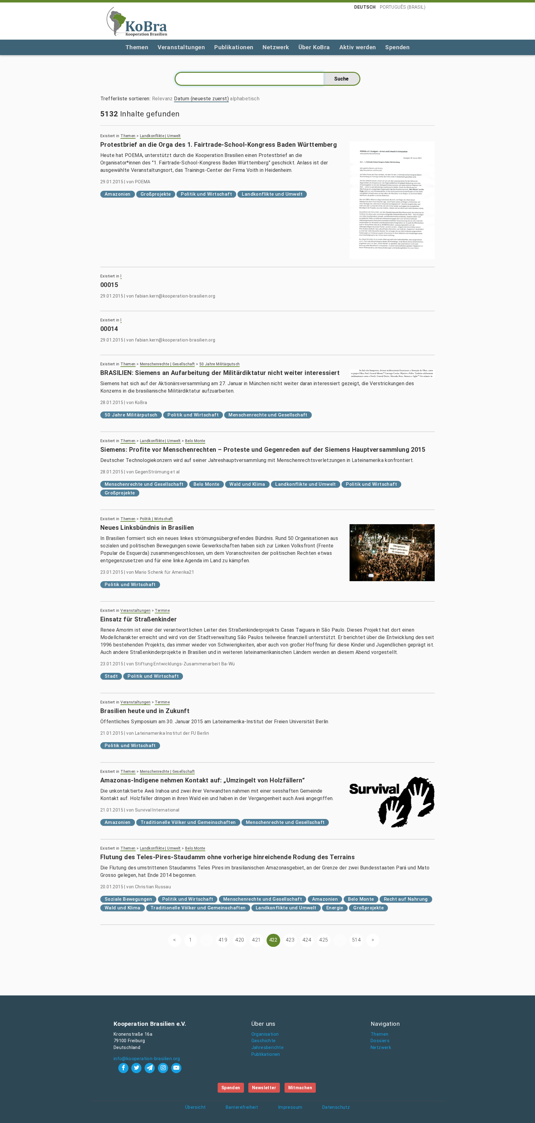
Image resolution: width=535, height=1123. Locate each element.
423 (290, 940)
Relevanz (162, 99)
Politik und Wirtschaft (206, 194)
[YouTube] (176, 1067)
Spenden (397, 47)
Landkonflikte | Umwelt (160, 136)
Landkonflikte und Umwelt (272, 194)
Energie (334, 908)
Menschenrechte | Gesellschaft (167, 364)
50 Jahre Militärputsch (219, 364)
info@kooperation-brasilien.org (147, 1058)
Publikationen (233, 47)
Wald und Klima (247, 484)
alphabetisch (244, 99)
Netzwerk (276, 47)
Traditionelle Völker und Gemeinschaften (188, 822)
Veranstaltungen (181, 47)
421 (256, 940)
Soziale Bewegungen (128, 899)
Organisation (265, 1034)
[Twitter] (137, 1067)
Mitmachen (300, 1087)
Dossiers (380, 1040)
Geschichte (263, 1040)
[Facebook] (124, 1067)
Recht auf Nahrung (406, 899)
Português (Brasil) (402, 7)
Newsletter (264, 1087)
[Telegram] (150, 1067)
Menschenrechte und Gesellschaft (267, 415)
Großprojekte (156, 194)
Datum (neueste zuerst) (201, 99)
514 (356, 940)
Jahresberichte (267, 1047)
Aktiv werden (357, 47)
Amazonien (118, 194)
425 (323, 940)
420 (239, 940)
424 (306, 940)
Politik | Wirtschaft (156, 519)
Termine (162, 610)
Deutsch (365, 7)
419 (223, 940)
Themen (136, 47)
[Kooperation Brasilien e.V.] (137, 21)
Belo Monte (195, 441)
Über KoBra (314, 47)
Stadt (111, 676)
